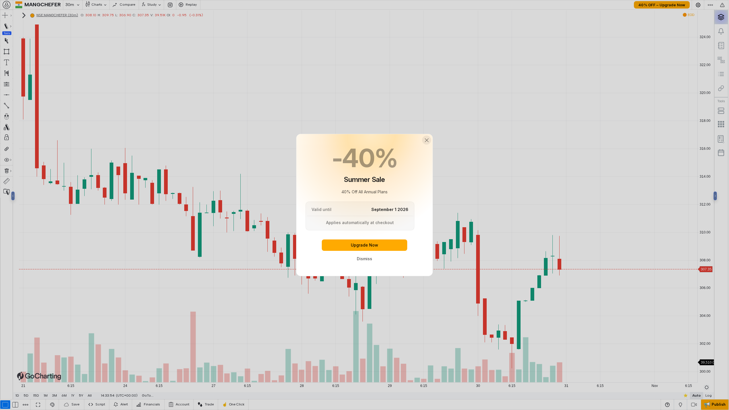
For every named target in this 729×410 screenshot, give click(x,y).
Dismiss (364, 258)
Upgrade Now (364, 245)
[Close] (426, 140)
